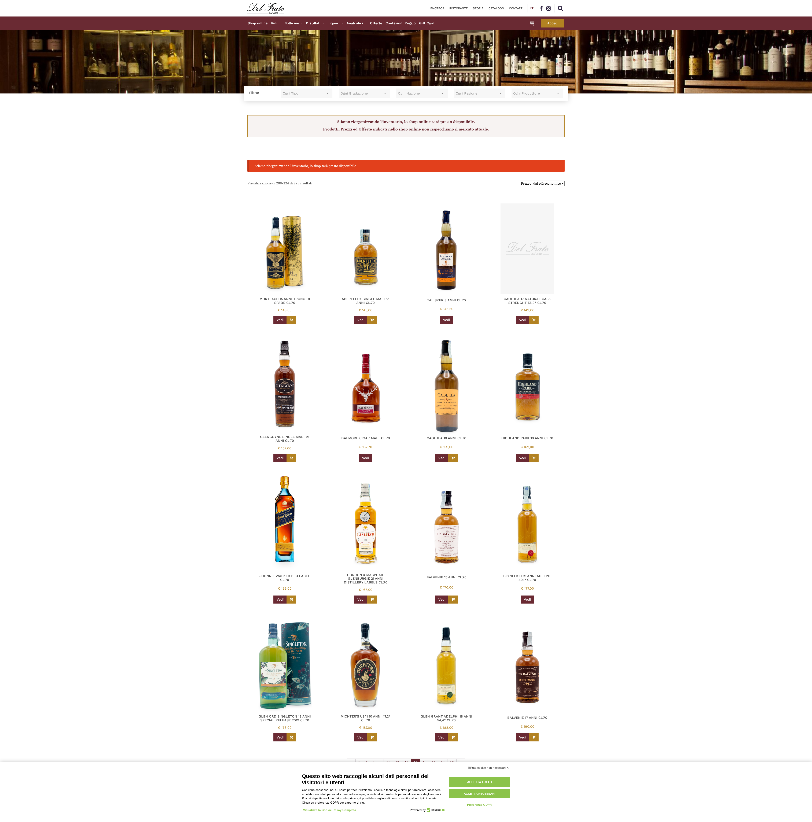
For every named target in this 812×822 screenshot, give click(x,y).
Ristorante (458, 8)
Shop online (257, 23)
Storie (478, 8)
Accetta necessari (479, 793)
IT (532, 8)
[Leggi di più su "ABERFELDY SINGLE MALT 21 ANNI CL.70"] (372, 320)
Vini (274, 23)
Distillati (314, 23)
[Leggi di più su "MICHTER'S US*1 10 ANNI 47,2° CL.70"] (372, 737)
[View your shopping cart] (531, 23)
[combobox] (306, 93)
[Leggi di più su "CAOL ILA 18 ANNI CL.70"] (453, 458)
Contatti (516, 8)
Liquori (334, 23)
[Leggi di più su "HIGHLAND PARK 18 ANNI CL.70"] (534, 458)
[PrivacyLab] (435, 810)
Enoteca (437, 8)
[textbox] (306, 93)
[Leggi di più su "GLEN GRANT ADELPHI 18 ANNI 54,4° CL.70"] (453, 737)
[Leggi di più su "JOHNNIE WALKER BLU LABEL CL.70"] (291, 600)
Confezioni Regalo (400, 23)
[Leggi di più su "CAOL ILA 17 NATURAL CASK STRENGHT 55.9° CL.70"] (534, 320)
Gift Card (426, 23)
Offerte (376, 23)
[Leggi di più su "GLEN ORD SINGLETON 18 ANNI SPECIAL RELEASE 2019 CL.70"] (291, 737)
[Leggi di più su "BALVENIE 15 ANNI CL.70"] (453, 600)
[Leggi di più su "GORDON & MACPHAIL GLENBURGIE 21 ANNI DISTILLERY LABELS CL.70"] (372, 600)
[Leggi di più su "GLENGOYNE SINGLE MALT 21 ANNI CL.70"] (291, 458)
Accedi (552, 23)
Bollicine (292, 23)
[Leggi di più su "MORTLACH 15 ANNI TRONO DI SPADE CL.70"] (291, 320)
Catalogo (496, 8)
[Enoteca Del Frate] (265, 8)
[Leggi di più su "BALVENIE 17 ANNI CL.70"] (534, 737)
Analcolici (355, 23)
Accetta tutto (479, 782)
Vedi (280, 320)
